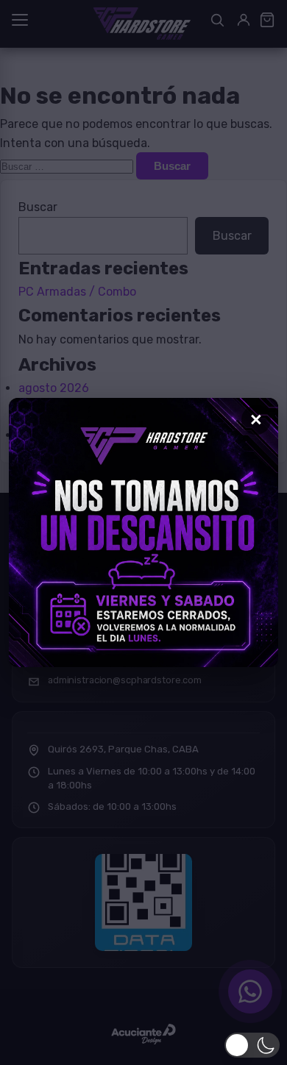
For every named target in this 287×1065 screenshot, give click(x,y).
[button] (252, 1045)
